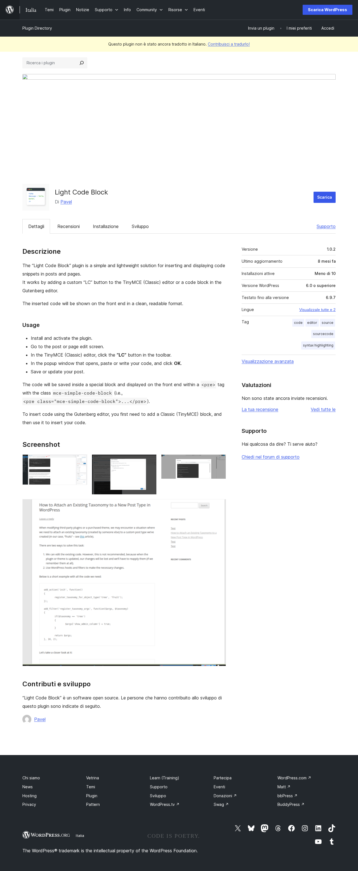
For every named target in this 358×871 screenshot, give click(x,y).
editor (312, 323)
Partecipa (223, 777)
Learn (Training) (164, 777)
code (298, 323)
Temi (90, 786)
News (27, 786)
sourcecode (323, 334)
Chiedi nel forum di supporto (271, 457)
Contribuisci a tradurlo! (229, 44)
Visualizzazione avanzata (268, 361)
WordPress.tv (165, 804)
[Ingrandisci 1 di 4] (80, 462)
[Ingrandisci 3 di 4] (218, 462)
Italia (80, 835)
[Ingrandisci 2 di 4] (149, 462)
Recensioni (68, 226)
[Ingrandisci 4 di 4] (218, 506)
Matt (284, 786)
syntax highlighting (318, 345)
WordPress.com (294, 777)
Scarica (324, 197)
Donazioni (225, 795)
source (327, 323)
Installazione (106, 226)
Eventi (219, 786)
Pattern (93, 804)
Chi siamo (31, 777)
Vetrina (92, 777)
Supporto (326, 226)
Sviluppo (140, 226)
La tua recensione (260, 409)
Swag (221, 804)
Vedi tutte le (323, 409)
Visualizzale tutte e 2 (317, 309)
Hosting (29, 795)
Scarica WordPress (327, 9)
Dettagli (36, 226)
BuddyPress (291, 804)
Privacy (29, 804)
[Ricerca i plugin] (81, 62)
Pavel (66, 202)
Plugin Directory (37, 28)
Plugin (91, 795)
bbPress (287, 795)
